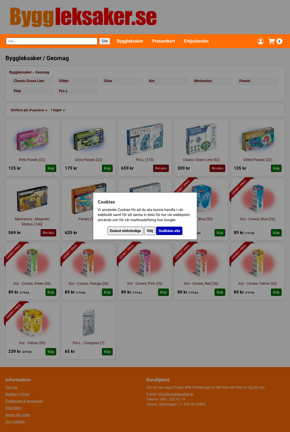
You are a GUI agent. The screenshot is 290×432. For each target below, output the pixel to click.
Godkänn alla (169, 231)
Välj (150, 231)
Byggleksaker (130, 41)
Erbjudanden (196, 41)
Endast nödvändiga (125, 231)
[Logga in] (260, 41)
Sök (105, 41)
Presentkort (163, 41)
